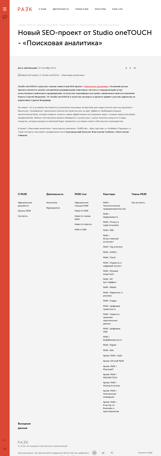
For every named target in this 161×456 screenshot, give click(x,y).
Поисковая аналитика (96, 86)
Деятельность (54, 194)
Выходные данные (24, 426)
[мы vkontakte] (103, 452)
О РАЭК (22, 194)
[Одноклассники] (131, 68)
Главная (21, 25)
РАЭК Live (31, 25)
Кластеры (109, 194)
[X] (135, 68)
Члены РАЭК (139, 194)
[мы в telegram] (111, 452)
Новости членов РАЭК (48, 25)
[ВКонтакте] (126, 68)
